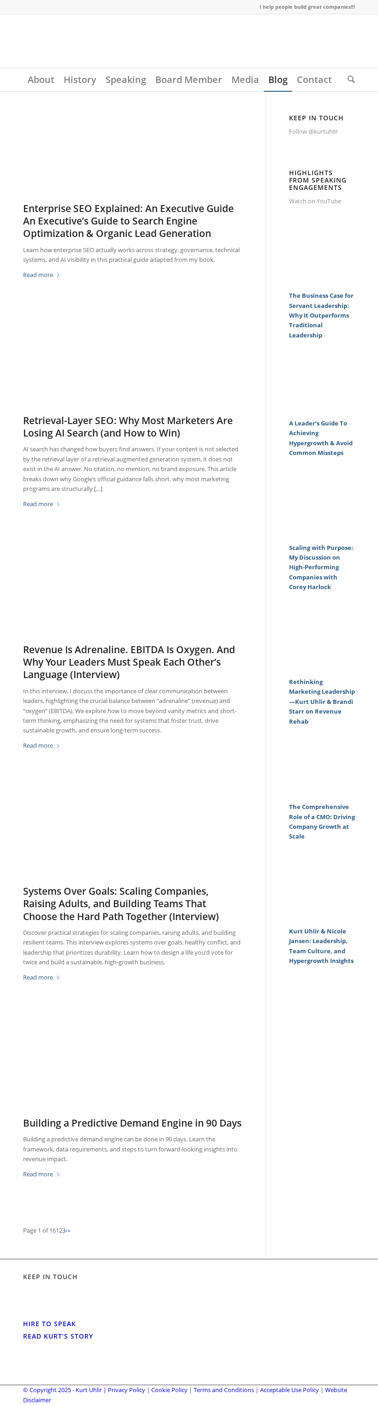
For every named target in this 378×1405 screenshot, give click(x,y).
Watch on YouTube (315, 201)
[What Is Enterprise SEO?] (132, 156)
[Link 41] (322, 916)
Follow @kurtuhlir (313, 131)
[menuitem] (41, 79)
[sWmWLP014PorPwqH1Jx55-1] (132, 1070)
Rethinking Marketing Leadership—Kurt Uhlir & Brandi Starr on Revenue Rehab (322, 702)
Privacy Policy (126, 1390)
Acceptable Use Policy (289, 1390)
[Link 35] (322, 532)
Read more (38, 275)
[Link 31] (322, 281)
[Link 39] (322, 792)
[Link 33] (322, 408)
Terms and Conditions (224, 1390)
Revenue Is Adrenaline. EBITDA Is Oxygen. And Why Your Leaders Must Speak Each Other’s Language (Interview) (129, 662)
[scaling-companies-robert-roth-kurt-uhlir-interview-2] (132, 838)
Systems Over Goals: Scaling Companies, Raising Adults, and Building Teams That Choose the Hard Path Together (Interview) (121, 904)
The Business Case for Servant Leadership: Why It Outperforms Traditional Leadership (321, 315)
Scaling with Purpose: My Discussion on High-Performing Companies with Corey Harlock (321, 567)
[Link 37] (322, 666)
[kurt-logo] (92, 41)
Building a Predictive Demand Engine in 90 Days (132, 1122)
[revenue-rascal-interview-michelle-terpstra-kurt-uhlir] (132, 597)
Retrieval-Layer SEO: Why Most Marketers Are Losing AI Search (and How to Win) (128, 426)
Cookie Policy (169, 1390)
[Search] (349, 79)
